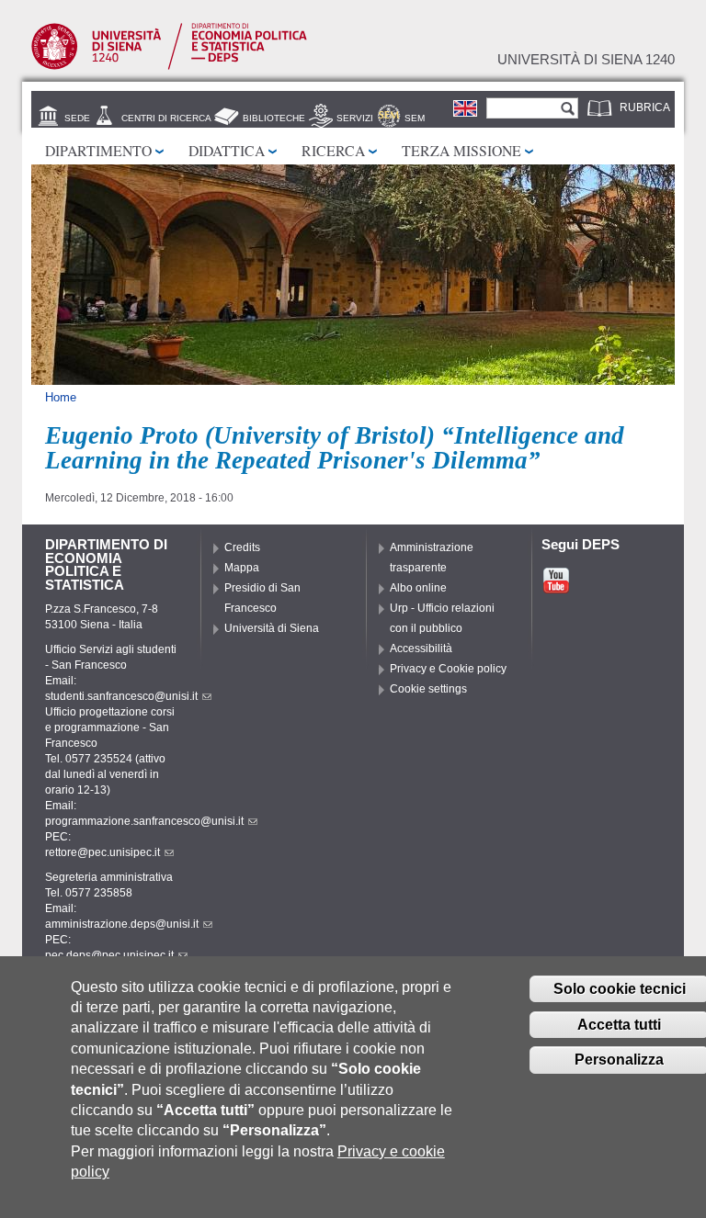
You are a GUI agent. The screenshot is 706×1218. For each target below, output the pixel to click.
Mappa (241, 567)
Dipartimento (98, 150)
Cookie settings (428, 688)
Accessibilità (421, 648)
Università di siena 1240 (586, 59)
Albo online (418, 587)
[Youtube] (556, 587)
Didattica (226, 150)
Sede (77, 118)
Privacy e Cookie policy (448, 668)
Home (60, 397)
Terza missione (461, 150)
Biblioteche (274, 118)
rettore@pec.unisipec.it (102, 852)
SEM (414, 118)
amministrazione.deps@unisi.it (122, 924)
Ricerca (333, 150)
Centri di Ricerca (166, 118)
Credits (242, 547)
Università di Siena (271, 628)
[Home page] (169, 66)
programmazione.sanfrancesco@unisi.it (144, 821)
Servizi (354, 118)
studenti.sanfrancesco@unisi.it (121, 696)
